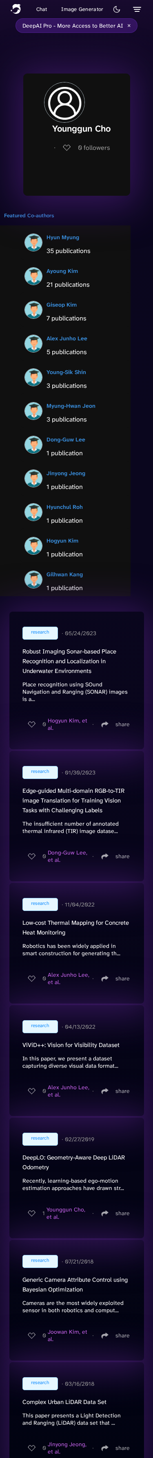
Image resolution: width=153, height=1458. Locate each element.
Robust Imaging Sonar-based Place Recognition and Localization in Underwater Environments (69, 661)
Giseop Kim (62, 304)
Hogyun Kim (62, 540)
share (122, 724)
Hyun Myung (63, 237)
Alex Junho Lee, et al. (68, 978)
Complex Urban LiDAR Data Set (64, 1402)
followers (94, 147)
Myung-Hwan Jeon (71, 405)
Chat (41, 9)
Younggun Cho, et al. (66, 1213)
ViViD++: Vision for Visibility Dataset (71, 1045)
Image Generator (82, 9)
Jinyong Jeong (66, 473)
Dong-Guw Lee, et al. (67, 856)
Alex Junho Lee (67, 338)
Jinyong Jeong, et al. (67, 1448)
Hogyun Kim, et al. (67, 724)
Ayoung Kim (62, 271)
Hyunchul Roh (65, 507)
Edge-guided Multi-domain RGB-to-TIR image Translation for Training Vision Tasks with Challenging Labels (73, 800)
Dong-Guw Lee (66, 439)
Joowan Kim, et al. (67, 1335)
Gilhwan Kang (65, 574)
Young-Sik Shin (66, 372)
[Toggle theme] (116, 9)
